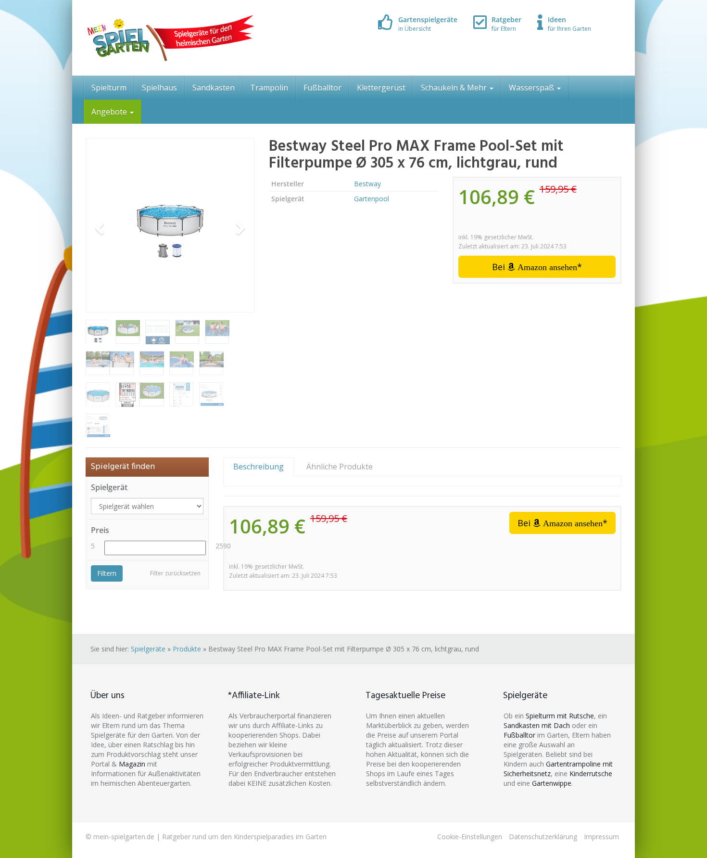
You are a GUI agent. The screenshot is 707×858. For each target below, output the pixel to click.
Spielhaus (159, 87)
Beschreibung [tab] (258, 466)
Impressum (601, 836)
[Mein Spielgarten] (170, 37)
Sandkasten (213, 87)
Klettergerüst (381, 87)
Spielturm (108, 87)
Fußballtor (322, 87)
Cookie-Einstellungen (469, 836)
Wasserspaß (532, 87)
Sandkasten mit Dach (537, 725)
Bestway (367, 183)
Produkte (187, 648)
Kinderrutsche (590, 773)
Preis (100, 530)
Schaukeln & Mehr (455, 87)
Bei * (537, 267)
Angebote (110, 111)
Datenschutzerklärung (543, 836)
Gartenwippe (551, 783)
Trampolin (269, 87)
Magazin (132, 763)
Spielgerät (109, 487)
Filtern (106, 573)
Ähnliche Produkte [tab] (339, 466)
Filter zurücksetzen (175, 573)
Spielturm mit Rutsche (560, 715)
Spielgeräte (148, 648)
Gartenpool (371, 198)
